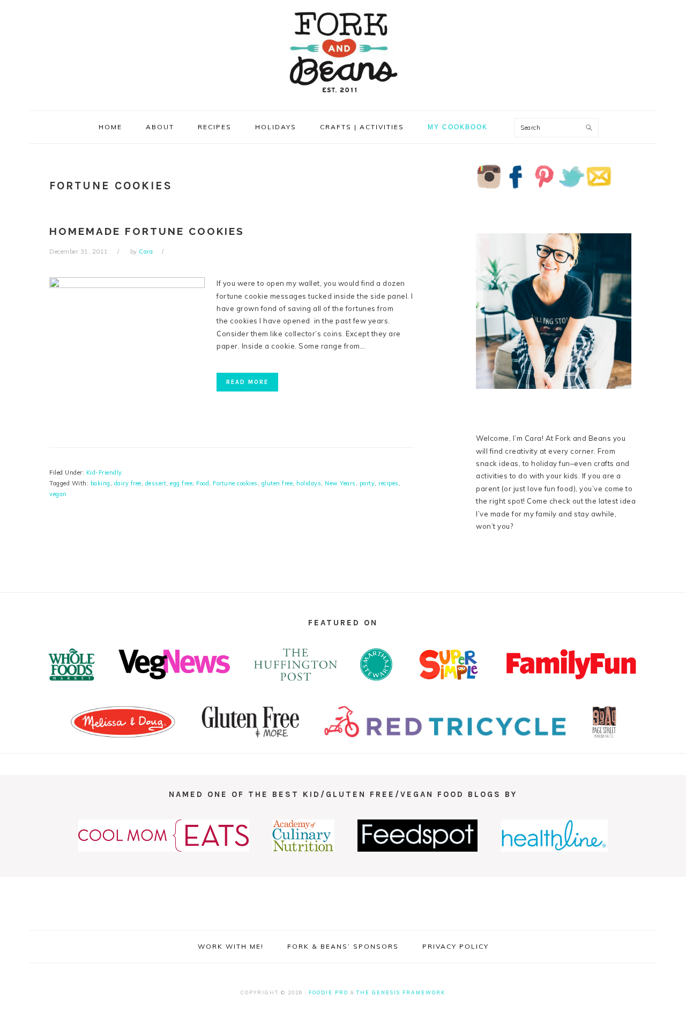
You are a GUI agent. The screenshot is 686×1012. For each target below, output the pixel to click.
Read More (247, 382)
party (367, 483)
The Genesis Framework (400, 992)
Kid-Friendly (104, 472)
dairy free (127, 483)
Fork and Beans (343, 52)
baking (100, 483)
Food (202, 483)
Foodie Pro (328, 992)
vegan (58, 494)
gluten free (277, 483)
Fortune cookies (235, 483)
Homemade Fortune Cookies (146, 231)
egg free (181, 483)
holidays (308, 483)
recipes (388, 483)
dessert (156, 483)
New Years (340, 483)
